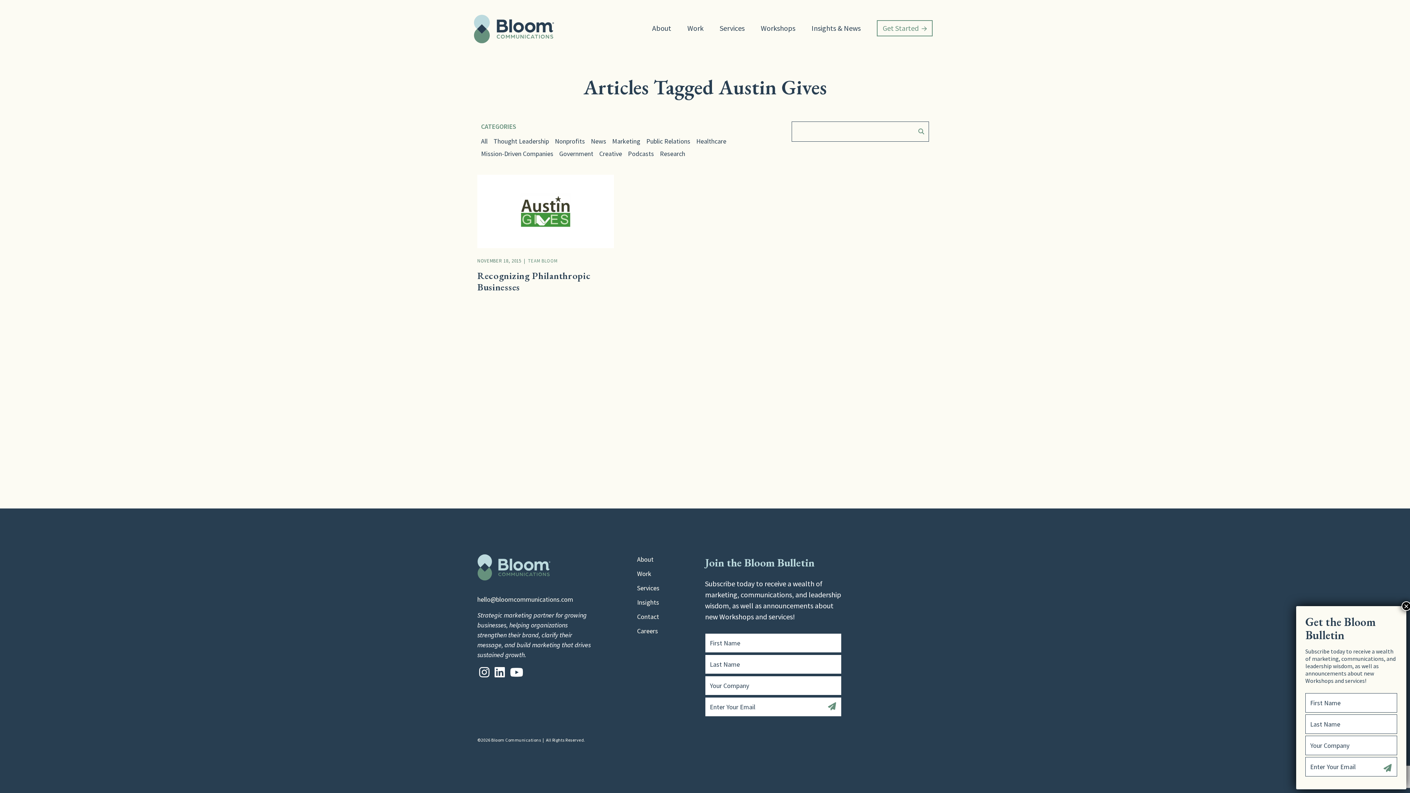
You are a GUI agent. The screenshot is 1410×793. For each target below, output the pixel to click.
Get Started (901, 28)
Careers (647, 631)
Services (732, 28)
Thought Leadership (521, 141)
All (484, 141)
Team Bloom (542, 261)
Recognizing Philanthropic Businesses (534, 281)
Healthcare (711, 141)
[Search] (919, 131)
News (598, 141)
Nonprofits (570, 141)
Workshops (778, 28)
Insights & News (836, 28)
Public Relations (668, 141)
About (661, 28)
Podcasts (641, 153)
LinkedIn (500, 672)
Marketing (626, 141)
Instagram (484, 672)
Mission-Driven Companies (517, 153)
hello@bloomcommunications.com (525, 599)
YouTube (516, 672)
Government (576, 153)
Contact (648, 616)
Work (695, 28)
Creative (610, 153)
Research (672, 153)
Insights (648, 602)
